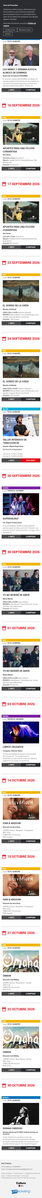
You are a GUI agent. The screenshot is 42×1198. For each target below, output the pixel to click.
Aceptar (8, 34)
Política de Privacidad (13, 1176)
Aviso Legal (25, 1176)
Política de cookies (6, 1173)
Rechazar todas (25, 30)
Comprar (30, 90)
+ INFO (11, 90)
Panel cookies (19, 1173)
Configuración (10, 30)
